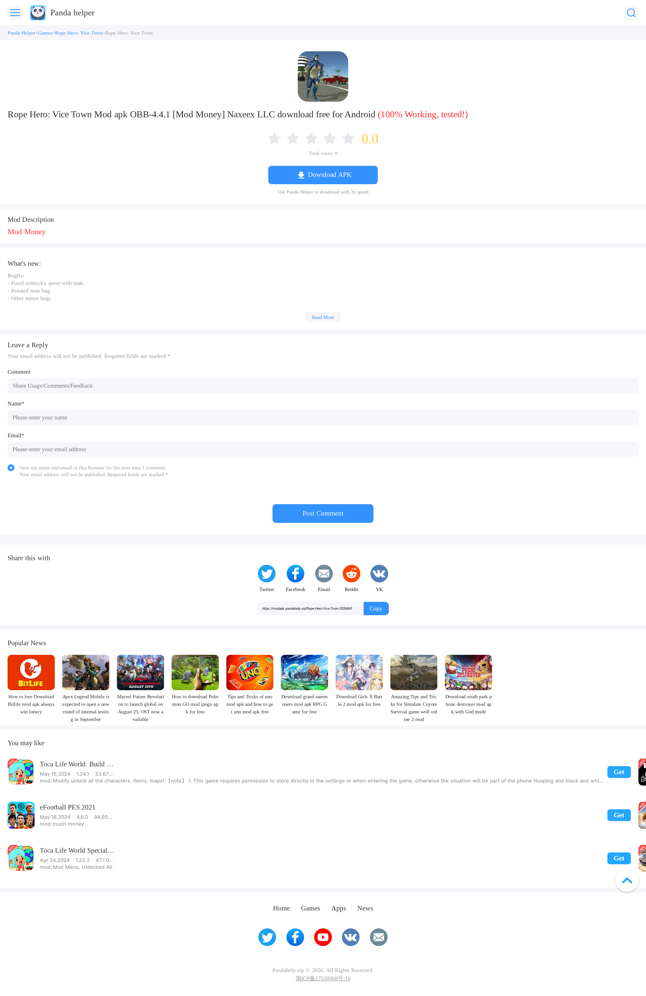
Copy (376, 608)
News (365, 908)
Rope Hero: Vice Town (78, 33)
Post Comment (323, 513)
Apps (338, 908)
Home (281, 908)
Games (45, 33)
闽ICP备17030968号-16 (323, 978)
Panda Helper (21, 33)
